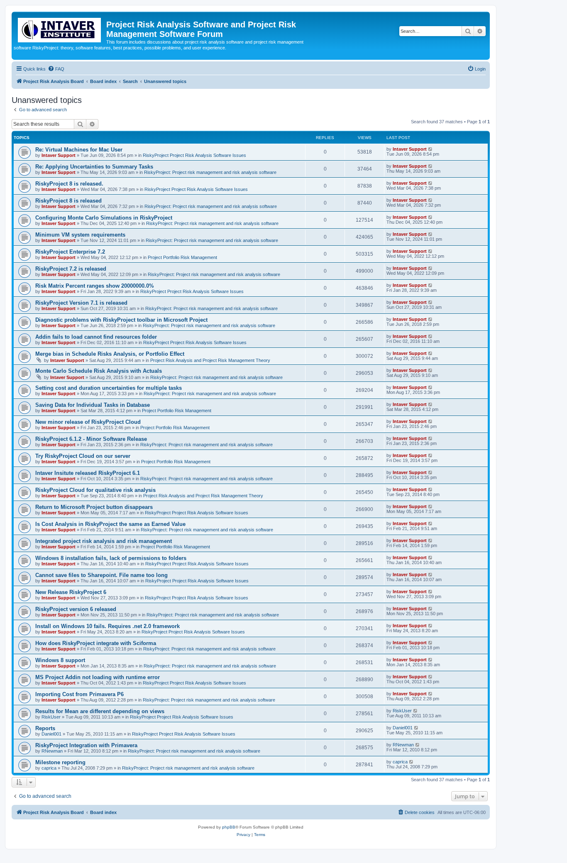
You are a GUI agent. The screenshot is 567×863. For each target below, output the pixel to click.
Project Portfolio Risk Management (182, 257)
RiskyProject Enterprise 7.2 (70, 252)
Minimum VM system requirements (80, 235)
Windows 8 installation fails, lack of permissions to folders (110, 558)
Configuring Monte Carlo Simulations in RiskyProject (103, 218)
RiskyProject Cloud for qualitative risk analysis (95, 490)
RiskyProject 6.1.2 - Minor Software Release (91, 439)
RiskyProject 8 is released (68, 201)
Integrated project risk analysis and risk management (103, 541)
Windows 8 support (60, 660)
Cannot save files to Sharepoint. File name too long (101, 575)
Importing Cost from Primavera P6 (79, 694)
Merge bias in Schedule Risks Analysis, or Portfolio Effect (109, 354)
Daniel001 (51, 733)
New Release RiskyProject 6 (70, 592)
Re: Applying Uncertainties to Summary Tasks (94, 167)
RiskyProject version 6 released (75, 609)
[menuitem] (56, 69)
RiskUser (51, 716)
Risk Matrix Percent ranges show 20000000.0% (94, 286)
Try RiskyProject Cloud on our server (82, 456)
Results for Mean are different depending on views (99, 711)
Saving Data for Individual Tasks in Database (92, 405)
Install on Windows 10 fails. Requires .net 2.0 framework (107, 626)
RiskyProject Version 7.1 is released (81, 303)
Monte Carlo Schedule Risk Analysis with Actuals (98, 371)
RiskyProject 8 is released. (69, 184)
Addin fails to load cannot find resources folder (96, 337)
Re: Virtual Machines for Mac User (78, 150)
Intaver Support (59, 155)
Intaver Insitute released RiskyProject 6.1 (87, 473)
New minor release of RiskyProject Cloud (88, 422)
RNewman (52, 750)
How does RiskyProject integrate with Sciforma (95, 643)
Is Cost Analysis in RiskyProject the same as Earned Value (110, 524)
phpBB (228, 827)
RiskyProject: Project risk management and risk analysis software (210, 172)
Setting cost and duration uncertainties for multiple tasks (108, 388)
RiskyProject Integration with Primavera (86, 745)
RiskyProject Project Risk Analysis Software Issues (194, 155)
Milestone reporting (60, 762)
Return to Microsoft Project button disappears (94, 507)
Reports (45, 728)
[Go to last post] (430, 149)
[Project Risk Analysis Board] (60, 28)
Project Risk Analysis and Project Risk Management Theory (210, 360)
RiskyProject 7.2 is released (70, 269)
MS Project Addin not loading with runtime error (97, 677)
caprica (49, 767)
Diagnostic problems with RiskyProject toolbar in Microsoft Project (121, 320)
